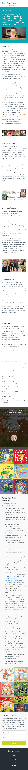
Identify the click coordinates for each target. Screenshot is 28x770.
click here (18, 123)
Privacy (14, 759)
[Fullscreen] (24, 39)
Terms (14, 762)
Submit (14, 743)
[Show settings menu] (22, 39)
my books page (14, 121)
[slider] (13, 39)
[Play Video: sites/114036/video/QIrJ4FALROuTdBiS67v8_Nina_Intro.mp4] (14, 32)
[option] (14, 428)
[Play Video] (3, 39)
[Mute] (19, 39)
